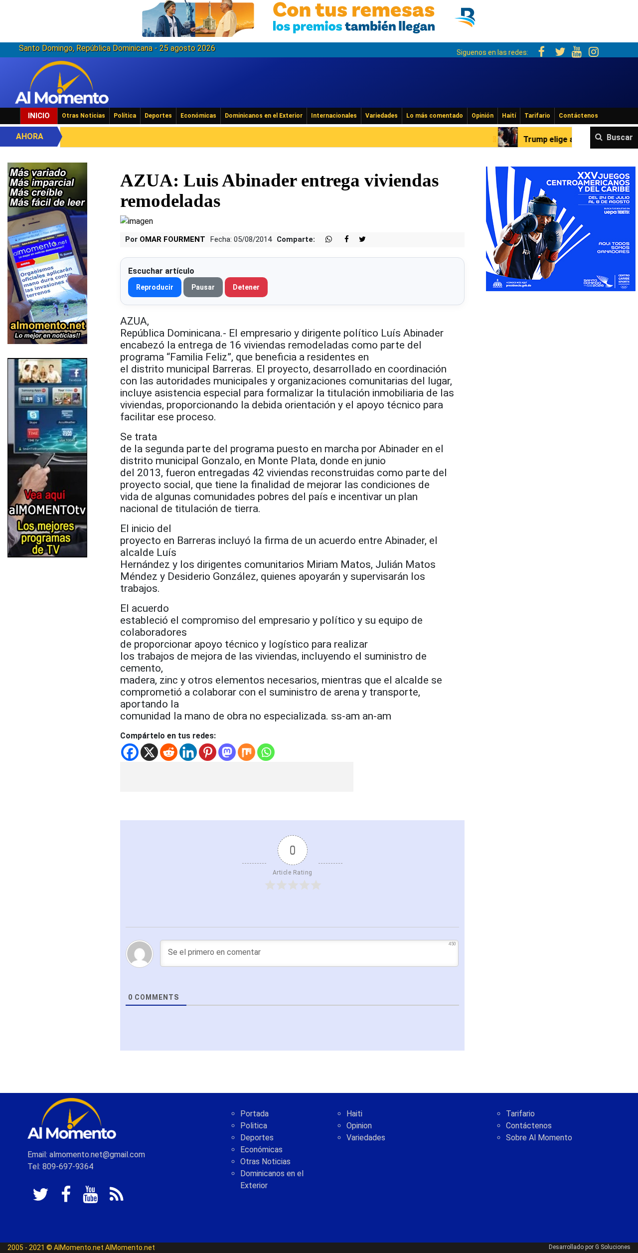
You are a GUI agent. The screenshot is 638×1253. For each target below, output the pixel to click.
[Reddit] (168, 752)
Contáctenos (578, 115)
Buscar (620, 137)
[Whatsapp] (266, 752)
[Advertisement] (236, 777)
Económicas (198, 115)
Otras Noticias (83, 115)
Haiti (354, 1113)
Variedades (381, 115)
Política (125, 115)
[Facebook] (130, 752)
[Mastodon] (227, 752)
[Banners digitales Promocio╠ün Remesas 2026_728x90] (319, 16)
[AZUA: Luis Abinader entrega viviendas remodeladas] (136, 220)
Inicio (39, 115)
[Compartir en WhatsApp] (324, 239)
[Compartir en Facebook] (341, 239)
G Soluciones (613, 1247)
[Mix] (246, 752)
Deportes (158, 115)
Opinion (359, 1125)
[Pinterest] (207, 752)
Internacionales (334, 115)
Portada (254, 1113)
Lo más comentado (434, 115)
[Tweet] (358, 239)
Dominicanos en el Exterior (264, 115)
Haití (509, 115)
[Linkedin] (188, 752)
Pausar (203, 287)
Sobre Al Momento (539, 1137)
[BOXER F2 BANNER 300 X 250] (561, 228)
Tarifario (537, 115)
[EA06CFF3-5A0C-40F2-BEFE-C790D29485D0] (47, 457)
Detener (246, 287)
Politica (253, 1125)
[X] (149, 752)
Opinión (482, 115)
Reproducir (154, 287)
